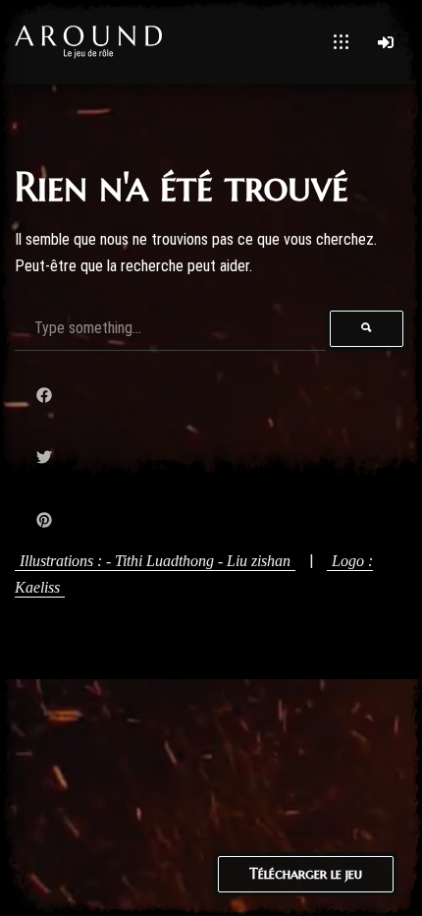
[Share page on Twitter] (44, 457)
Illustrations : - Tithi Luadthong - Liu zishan (155, 560)
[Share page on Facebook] (44, 396)
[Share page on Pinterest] (44, 520)
